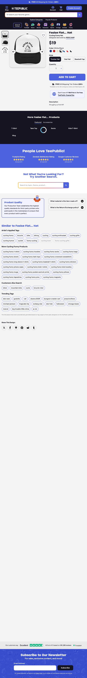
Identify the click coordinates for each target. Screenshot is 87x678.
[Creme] (57, 51)
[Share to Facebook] (10, 327)
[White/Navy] (71, 51)
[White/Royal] (64, 51)
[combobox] (41, 14)
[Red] (54, 51)
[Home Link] (19, 8)
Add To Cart (67, 77)
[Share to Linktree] (16, 327)
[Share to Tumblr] (33, 327)
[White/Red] (68, 51)
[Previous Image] (13, 52)
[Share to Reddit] (27, 327)
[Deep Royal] (51, 51)
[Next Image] (42, 52)
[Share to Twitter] (4, 327)
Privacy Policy (39, 673)
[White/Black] (61, 51)
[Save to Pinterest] (22, 327)
